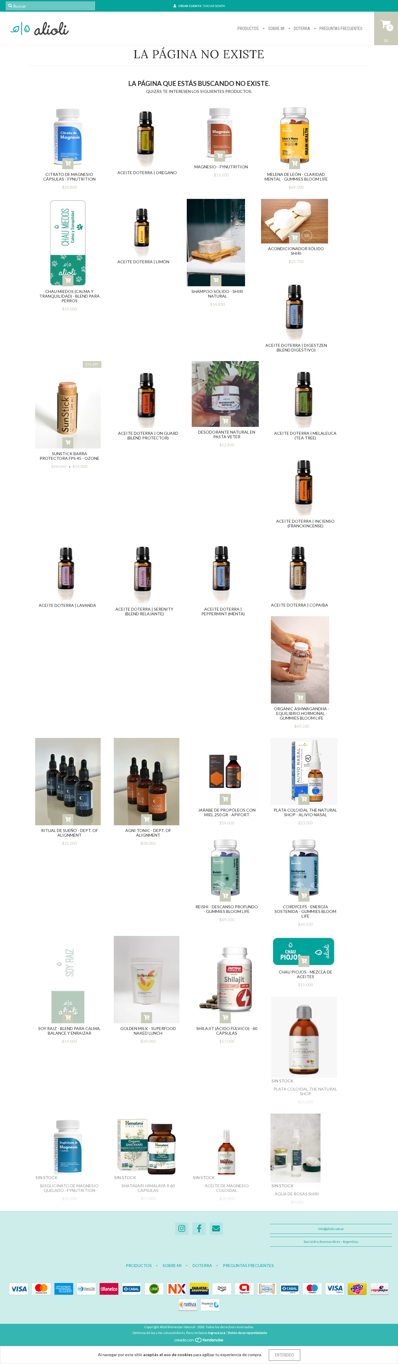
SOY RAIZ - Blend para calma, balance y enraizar (69, 1031)
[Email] (216, 1228)
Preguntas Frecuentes (340, 28)
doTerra (301, 28)
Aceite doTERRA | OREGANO (147, 172)
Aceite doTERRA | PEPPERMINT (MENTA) (223, 611)
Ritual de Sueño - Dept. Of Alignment (69, 833)
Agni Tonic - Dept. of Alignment (148, 833)
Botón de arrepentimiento (247, 1333)
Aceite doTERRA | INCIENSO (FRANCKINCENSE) (305, 523)
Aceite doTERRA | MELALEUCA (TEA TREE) (305, 435)
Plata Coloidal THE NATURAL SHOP (305, 1091)
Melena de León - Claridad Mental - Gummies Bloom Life (296, 176)
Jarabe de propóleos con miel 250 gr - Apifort (227, 812)
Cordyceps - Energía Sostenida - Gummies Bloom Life (305, 911)
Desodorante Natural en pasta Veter (226, 434)
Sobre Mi (275, 28)
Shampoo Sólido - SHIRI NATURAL (217, 293)
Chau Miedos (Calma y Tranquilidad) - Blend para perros (69, 296)
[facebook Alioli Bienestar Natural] (199, 1228)
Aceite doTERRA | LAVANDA (67, 605)
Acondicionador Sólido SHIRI (296, 251)
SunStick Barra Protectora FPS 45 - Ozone (69, 456)
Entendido (284, 1355)
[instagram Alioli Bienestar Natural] (182, 1228)
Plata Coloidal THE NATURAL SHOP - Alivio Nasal (305, 812)
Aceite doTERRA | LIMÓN (143, 261)
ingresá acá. (217, 1333)
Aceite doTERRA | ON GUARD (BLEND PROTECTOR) (148, 435)
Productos (248, 28)
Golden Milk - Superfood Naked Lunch (148, 1031)
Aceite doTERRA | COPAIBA (299, 605)
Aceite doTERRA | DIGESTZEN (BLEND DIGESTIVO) (296, 347)
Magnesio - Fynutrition (221, 166)
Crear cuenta (189, 6)
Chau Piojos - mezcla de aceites (305, 974)
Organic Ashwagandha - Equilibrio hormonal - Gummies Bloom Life (301, 713)
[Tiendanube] (199, 1341)
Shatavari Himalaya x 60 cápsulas (148, 1188)
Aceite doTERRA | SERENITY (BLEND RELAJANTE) (144, 611)
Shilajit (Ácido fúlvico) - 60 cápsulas (226, 1031)
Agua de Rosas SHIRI (297, 1193)
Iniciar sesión (214, 6)
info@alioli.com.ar (331, 1229)
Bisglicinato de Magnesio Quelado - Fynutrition (69, 1188)
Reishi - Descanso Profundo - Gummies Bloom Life (227, 909)
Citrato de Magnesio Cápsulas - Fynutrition (69, 176)
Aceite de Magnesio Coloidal (227, 1188)
